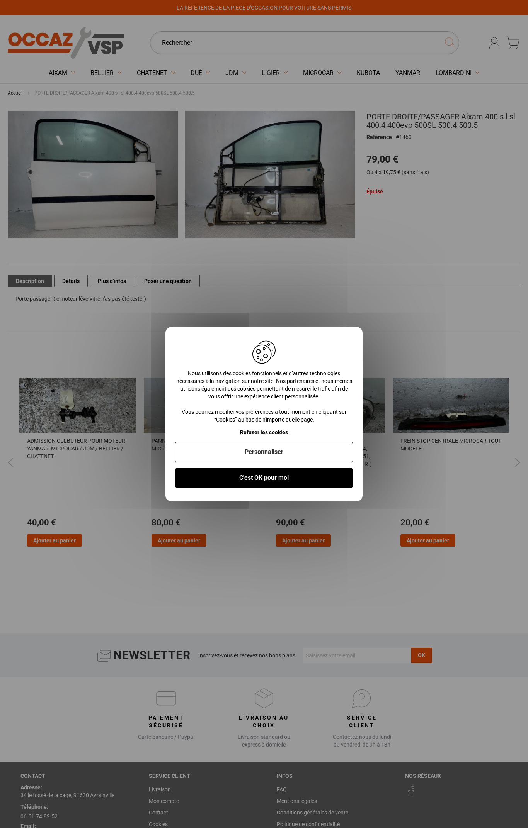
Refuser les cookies (264, 432)
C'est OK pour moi (264, 477)
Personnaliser (264, 451)
